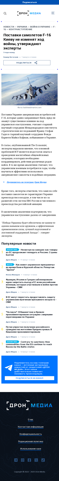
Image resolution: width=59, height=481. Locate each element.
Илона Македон (13, 275)
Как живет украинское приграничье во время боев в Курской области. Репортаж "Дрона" (30, 267)
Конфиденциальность (30, 434)
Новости (8, 26)
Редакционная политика (30, 441)
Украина (22, 26)
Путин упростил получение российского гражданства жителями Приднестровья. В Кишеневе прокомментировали (29, 329)
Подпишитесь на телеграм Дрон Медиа (26, 182)
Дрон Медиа (11, 260)
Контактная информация (30, 426)
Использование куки (30, 448)
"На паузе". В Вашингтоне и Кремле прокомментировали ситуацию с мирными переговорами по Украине (29, 314)
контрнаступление (20, 29)
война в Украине (40, 26)
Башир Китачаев (10, 57)
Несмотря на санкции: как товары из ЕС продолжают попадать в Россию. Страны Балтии (31, 252)
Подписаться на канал (29, 378)
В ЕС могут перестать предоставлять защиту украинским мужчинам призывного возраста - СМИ (31, 299)
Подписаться (30, 2)
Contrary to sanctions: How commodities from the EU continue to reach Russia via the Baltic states (29, 344)
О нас (30, 419)
